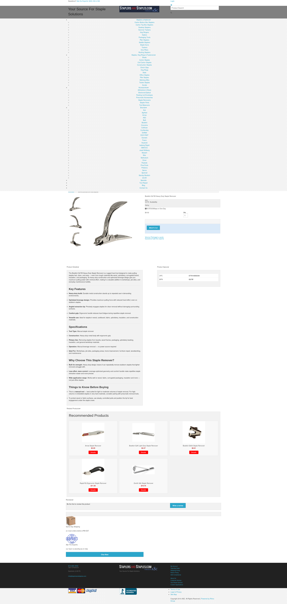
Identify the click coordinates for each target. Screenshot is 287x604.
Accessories (143, 87)
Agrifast (144, 112)
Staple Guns (144, 45)
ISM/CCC (144, 147)
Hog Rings (144, 70)
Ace (144, 110)
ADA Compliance (176, 575)
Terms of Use (175, 589)
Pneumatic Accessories (144, 97)
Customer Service (176, 580)
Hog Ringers (144, 32)
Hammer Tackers (144, 30)
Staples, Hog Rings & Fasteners (143, 55)
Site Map (174, 594)
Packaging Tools (144, 37)
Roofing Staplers (144, 52)
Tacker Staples (144, 82)
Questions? (154, 239)
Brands (142, 107)
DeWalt (144, 132)
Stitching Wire (144, 80)
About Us (173, 578)
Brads (144, 57)
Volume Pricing (154, 237)
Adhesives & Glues (144, 90)
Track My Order (175, 568)
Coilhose (144, 127)
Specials (144, 180)
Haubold (144, 143)
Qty (184, 212)
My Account (174, 566)
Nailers (144, 35)
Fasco (144, 140)
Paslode (144, 163)
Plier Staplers (144, 40)
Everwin (144, 138)
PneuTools (144, 165)
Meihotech (144, 158)
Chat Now (104, 554)
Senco (144, 170)
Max (144, 155)
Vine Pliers (144, 50)
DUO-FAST (144, 135)
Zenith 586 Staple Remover (143, 483)
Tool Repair (143, 183)
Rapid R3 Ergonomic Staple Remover (93, 483)
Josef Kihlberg (144, 150)
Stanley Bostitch (144, 175)
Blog (143, 185)
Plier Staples (144, 77)
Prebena (144, 168)
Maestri (144, 153)
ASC (144, 117)
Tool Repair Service (177, 582)
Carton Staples (144, 60)
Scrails (144, 85)
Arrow (144, 115)
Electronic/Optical (144, 92)
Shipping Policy (175, 570)
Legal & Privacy (176, 592)
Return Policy (175, 572)
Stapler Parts (144, 102)
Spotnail (144, 173)
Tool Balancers (144, 105)
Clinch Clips (144, 67)
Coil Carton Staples (144, 62)
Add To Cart (154, 228)
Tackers (144, 47)
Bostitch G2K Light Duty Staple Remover (143, 446)
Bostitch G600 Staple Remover (194, 446)
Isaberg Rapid (144, 145)
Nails (144, 72)
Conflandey (144, 130)
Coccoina (144, 125)
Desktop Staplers (144, 27)
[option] (114, 223)
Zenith (144, 178)
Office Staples (144, 75)
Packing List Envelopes (144, 95)
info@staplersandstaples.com (77, 576)
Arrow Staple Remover (93, 446)
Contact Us (143, 188)
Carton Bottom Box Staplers (144, 22)
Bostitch (144, 122)
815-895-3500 (73, 566)
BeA (144, 120)
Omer (144, 160)
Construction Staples (144, 65)
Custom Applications (177, 585)
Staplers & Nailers (142, 20)
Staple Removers (144, 100)
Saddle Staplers (144, 42)
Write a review (178, 505)
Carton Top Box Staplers (144, 25)
